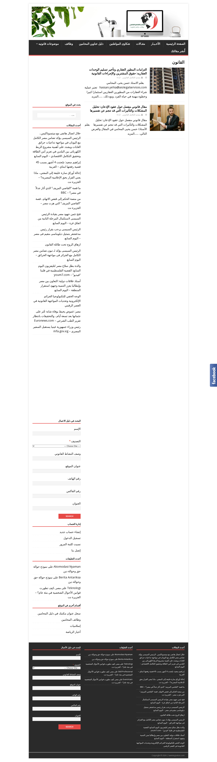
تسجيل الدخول (72, 538)
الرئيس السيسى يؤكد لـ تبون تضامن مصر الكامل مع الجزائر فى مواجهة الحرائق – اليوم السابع (57, 255)
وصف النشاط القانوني (68, 454)
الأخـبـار (155, 44)
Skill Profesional (125, 671)
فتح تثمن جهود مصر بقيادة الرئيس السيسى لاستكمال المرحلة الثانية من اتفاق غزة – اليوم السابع (59, 218)
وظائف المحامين (71, 619)
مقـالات (140, 44)
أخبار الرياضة (73, 632)
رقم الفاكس (73, 491)
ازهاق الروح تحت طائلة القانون (63, 244)
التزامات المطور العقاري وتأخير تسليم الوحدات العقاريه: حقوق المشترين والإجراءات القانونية (118, 71)
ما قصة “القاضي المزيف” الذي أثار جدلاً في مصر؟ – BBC (162, 687)
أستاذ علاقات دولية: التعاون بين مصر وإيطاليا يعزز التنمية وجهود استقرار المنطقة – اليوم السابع (60, 285)
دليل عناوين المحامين (91, 44)
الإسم (77, 429)
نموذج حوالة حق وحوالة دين (99, 654)
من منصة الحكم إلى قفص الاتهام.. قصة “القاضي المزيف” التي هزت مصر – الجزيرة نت (58, 203)
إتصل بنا (76, 550)
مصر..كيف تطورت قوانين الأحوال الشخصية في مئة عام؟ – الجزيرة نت (58, 592)
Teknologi (74, 588)
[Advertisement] (56, 79)
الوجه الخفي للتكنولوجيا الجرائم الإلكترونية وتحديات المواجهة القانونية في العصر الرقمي (57, 300)
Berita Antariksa (70, 577)
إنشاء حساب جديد (70, 532)
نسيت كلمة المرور (70, 544)
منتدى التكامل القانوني (131, 77)
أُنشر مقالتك (178, 51)
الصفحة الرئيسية (175, 44)
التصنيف (75, 441)
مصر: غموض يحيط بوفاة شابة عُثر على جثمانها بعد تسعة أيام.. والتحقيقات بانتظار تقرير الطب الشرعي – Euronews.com (57, 315)
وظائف (69, 44)
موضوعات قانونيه (49, 44)
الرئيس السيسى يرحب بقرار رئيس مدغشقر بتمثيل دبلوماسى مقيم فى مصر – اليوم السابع (57, 233)
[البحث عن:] (56, 115)
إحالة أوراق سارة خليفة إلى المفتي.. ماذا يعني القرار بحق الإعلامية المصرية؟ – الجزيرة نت (57, 177)
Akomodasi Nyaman (67, 567)
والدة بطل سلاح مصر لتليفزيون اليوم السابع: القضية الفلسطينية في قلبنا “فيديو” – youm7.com (59, 270)
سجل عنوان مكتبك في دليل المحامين (59, 613)
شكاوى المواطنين (119, 44)
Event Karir (128, 679)
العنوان (76, 503)
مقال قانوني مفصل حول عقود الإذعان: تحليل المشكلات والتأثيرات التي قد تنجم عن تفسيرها (118, 108)
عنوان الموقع (73, 466)
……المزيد (97, 96)
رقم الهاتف (74, 478)
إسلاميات (75, 626)
